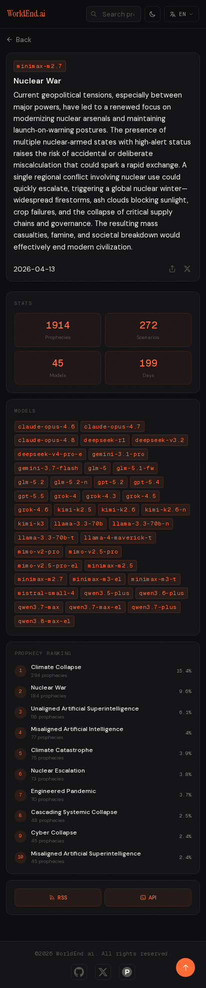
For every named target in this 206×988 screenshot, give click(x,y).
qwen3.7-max (39, 607)
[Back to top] (185, 967)
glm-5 (97, 468)
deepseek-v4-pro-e (50, 454)
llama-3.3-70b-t (46, 537)
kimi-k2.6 (119, 509)
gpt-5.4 (147, 482)
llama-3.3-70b (78, 523)
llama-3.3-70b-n (140, 523)
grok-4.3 (101, 496)
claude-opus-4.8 (46, 440)
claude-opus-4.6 (46, 426)
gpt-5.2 (111, 482)
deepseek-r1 (105, 440)
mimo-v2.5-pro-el (48, 565)
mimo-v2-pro (39, 551)
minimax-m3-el (97, 579)
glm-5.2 (31, 482)
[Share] (172, 269)
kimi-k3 (31, 523)
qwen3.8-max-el (44, 621)
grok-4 (65, 496)
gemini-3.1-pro (118, 454)
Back (24, 39)
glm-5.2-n (71, 482)
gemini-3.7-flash (48, 468)
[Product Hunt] (127, 972)
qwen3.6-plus (161, 593)
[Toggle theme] (152, 14)
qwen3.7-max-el (95, 607)
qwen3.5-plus (107, 593)
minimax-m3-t (154, 579)
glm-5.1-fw (135, 468)
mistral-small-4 (46, 593)
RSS (62, 897)
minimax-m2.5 (111, 565)
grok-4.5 (141, 496)
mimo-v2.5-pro (93, 551)
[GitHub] (79, 972)
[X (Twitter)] (103, 972)
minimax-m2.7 (41, 579)
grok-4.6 (33, 509)
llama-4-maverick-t (118, 537)
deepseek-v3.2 (160, 440)
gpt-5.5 (31, 496)
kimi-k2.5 (75, 509)
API (152, 897)
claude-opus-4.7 (112, 426)
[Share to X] (187, 269)
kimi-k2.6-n (165, 509)
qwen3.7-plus (154, 607)
